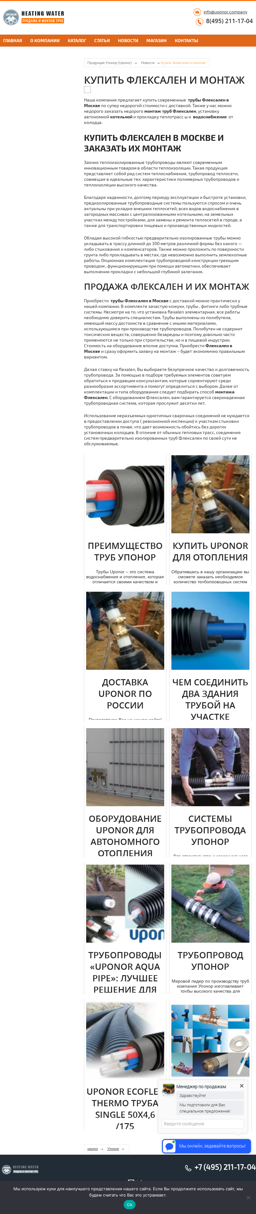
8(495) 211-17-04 (229, 21)
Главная (12, 40)
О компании (45, 40)
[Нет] (248, 1197)
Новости (128, 40)
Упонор (113, 1149)
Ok (129, 1204)
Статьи (102, 40)
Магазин (156, 40)
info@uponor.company (225, 11)
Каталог (77, 40)
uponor (92, 1149)
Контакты (186, 40)
